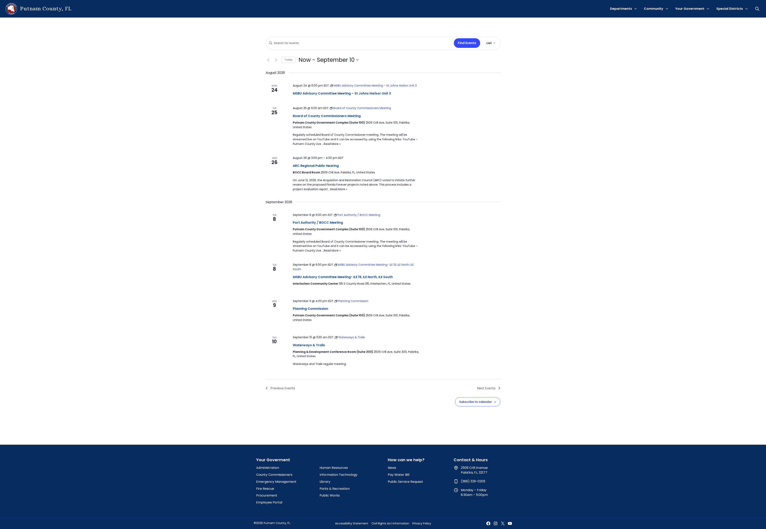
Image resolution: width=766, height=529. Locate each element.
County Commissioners (274, 474)
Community (653, 8)
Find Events (467, 43)
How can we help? (406, 460)
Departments (621, 8)
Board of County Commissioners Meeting (327, 116)
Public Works (330, 495)
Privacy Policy (421, 523)
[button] (758, 9)
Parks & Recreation (335, 488)
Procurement (266, 495)
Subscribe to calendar (475, 402)
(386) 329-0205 (473, 481)
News (392, 467)
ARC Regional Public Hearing (316, 165)
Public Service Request (405, 481)
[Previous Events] (268, 60)
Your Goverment (273, 460)
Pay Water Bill (398, 474)
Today (288, 59)
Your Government (689, 8)
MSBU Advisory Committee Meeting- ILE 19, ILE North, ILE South (343, 277)
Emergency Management (276, 481)
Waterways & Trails (309, 345)
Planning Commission (310, 308)
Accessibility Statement (351, 523)
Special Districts (729, 8)
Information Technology (338, 474)
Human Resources (334, 467)
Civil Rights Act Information (390, 523)
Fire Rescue (265, 488)
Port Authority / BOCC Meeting (318, 222)
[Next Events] (275, 60)
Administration (267, 467)
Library (325, 481)
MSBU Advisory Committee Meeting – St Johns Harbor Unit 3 (342, 93)
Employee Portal (269, 502)
